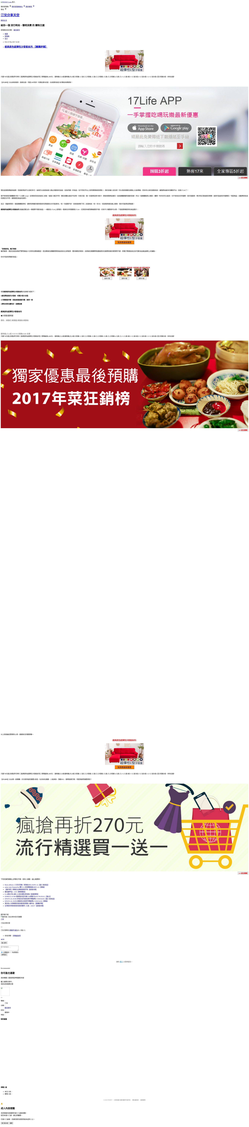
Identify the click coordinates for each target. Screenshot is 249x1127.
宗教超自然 (17, 935)
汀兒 (2, 919)
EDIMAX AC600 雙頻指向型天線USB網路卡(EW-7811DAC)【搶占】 (28, 896)
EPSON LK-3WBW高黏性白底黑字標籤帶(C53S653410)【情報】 (26, 901)
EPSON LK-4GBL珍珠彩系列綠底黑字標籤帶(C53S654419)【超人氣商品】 (30, 899)
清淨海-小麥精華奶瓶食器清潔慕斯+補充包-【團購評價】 (24, 903)
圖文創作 (17, 30)
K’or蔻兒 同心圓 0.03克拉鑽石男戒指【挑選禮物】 (22, 894)
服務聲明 (143, 1100)
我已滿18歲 (5, 1123)
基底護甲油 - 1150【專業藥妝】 (15, 892)
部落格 (7, 36)
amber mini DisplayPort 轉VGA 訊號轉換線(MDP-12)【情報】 (25, 887)
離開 (11, 1123)
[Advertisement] (124, 1051)
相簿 (6, 34)
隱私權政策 (135, 1100)
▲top (2, 939)
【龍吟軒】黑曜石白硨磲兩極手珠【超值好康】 (21, 889)
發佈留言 (4, 954)
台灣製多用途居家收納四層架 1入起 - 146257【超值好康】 (24, 906)
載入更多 (4, 943)
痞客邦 (11, 930)
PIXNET (110, 1100)
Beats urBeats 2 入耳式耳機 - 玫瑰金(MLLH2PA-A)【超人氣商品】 (27, 885)
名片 (6, 38)
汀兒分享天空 (10, 15)
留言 (16, 930)
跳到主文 (4, 20)
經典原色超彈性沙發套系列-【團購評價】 (26, 47)
